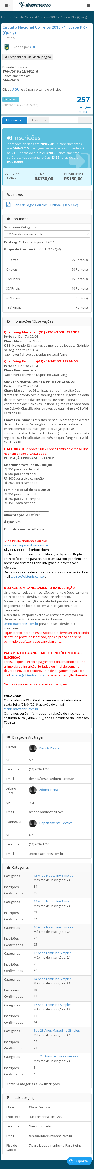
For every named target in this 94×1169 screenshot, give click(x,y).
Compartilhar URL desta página (29, 57)
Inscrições (39, 120)
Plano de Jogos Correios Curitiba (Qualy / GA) (45, 205)
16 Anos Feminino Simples (53, 1004)
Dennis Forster (50, 748)
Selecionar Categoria (20, 227)
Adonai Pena (48, 790)
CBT (32, 47)
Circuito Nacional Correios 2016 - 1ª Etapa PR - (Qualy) (50, 17)
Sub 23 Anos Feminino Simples (56, 1056)
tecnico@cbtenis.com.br (28, 576)
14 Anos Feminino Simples (53, 979)
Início (4, 17)
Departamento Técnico (56, 823)
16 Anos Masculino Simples (53, 927)
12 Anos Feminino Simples (53, 953)
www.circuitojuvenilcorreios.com (27, 545)
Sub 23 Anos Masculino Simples (57, 1030)
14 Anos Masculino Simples (53, 901)
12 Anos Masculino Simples (53, 875)
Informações (14, 120)
